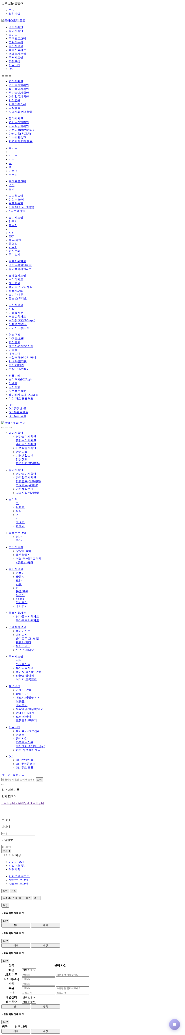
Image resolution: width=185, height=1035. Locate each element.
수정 (45, 945)
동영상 (13, 243)
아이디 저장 (13, 855)
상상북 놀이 (16, 199)
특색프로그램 (17, 38)
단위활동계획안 (19, 96)
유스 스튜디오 (18, 298)
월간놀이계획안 (19, 88)
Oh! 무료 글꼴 (17, 416)
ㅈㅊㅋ (13, 170)
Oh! (11, 68)
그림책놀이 (16, 42)
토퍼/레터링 (16, 365)
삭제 (16, 945)
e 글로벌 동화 (17, 210)
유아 (11, 189)
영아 (11, 185)
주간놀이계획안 (19, 92)
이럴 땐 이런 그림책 (21, 207)
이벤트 (13, 383)
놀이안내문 (16, 294)
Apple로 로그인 (18, 883)
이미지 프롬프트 (19, 328)
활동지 (13, 225)
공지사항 (14, 387)
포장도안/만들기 (19, 368)
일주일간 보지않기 (12, 898)
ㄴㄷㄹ (13, 155)
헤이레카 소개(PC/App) (23, 394)
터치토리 (14, 250)
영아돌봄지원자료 (20, 265)
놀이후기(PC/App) (20, 379)
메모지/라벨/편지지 (21, 346)
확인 (5, 890)
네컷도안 (14, 353)
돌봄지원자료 (17, 49)
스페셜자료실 (17, 53)
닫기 (16, 925)
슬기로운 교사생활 (21, 287)
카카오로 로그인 (19, 876)
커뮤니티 (14, 65)
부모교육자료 (17, 316)
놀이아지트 (16, 279)
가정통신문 (16, 312)
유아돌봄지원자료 (20, 268)
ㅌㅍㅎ (13, 174)
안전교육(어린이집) (21, 129)
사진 (11, 232)
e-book (13, 247)
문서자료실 (16, 57)
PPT (11, 236)
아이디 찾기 (16, 861)
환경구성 (14, 61)
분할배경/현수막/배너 (22, 357)
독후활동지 (16, 203)
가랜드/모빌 (16, 338)
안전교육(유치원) (20, 133)
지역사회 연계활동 (21, 111)
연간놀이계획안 (19, 85)
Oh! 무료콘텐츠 (18, 412)
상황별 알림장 (18, 324)
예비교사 (14, 283)
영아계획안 (16, 27)
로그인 (13, 9)
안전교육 (14, 100)
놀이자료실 (16, 46)
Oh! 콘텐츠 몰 (17, 408)
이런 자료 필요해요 (21, 398)
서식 (11, 308)
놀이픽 (13, 34)
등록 (45, 925)
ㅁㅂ (11, 159)
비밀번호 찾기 (18, 865)
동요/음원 (15, 239)
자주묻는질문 (17, 390)
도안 (11, 229)
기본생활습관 (17, 104)
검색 (39, 779)
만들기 (13, 221)
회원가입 (14, 13)
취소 (13, 890)
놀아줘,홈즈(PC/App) (22, 320)
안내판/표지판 (18, 361)
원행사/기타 (16, 290)
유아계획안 (16, 30)
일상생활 (14, 107)
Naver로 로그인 (18, 879)
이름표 (13, 349)
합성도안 (14, 342)
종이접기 (14, 254)
